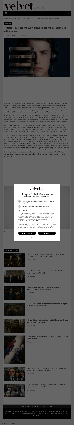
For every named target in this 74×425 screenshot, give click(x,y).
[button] (37, 210)
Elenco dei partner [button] (33, 220)
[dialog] (37, 212)
